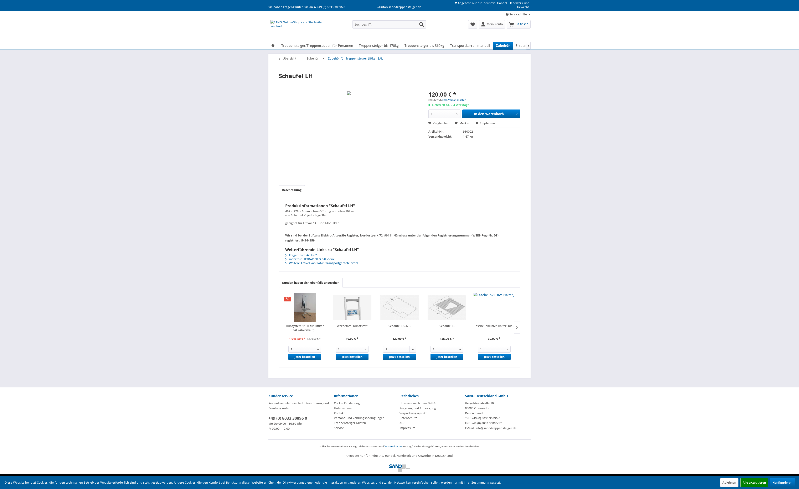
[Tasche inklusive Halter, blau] (494, 307)
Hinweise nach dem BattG (417, 403)
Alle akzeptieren (754, 482)
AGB (402, 423)
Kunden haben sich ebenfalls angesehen (310, 283)
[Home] (273, 46)
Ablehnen (729, 482)
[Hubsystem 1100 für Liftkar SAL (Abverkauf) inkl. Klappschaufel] (304, 307)
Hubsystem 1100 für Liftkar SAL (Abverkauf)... (305, 328)
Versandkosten (394, 446)
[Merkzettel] (472, 24)
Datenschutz (408, 418)
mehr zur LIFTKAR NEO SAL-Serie (311, 259)
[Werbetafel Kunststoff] (352, 307)
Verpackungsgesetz (413, 413)
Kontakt (339, 413)
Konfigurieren (782, 482)
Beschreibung (291, 190)
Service (339, 428)
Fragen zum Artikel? (302, 255)
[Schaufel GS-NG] (399, 307)
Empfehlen (487, 123)
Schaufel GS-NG (399, 326)
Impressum (407, 428)
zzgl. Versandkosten (454, 100)
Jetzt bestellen (304, 357)
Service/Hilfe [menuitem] (518, 14)
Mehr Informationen (516, 482)
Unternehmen (344, 408)
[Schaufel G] (447, 307)
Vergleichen (440, 123)
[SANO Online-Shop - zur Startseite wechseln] (301, 30)
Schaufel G (446, 326)
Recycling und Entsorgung (418, 408)
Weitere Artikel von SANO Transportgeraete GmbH (323, 263)
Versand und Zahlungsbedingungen (359, 418)
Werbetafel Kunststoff (352, 326)
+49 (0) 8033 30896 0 (287, 418)
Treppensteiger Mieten (350, 423)
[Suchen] (421, 24)
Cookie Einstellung (347, 403)
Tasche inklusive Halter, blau (494, 326)
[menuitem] (389, 24)
